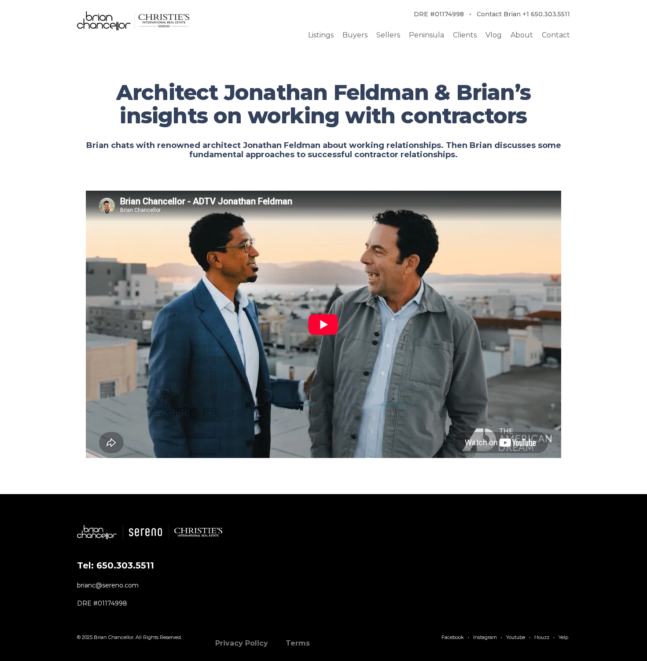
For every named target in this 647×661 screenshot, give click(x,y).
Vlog (493, 35)
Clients (465, 35)
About (522, 35)
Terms (298, 643)
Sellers (388, 35)
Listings (321, 35)
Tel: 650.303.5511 (115, 565)
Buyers (355, 35)
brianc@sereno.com (108, 585)
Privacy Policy (241, 643)
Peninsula (426, 35)
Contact (556, 35)
